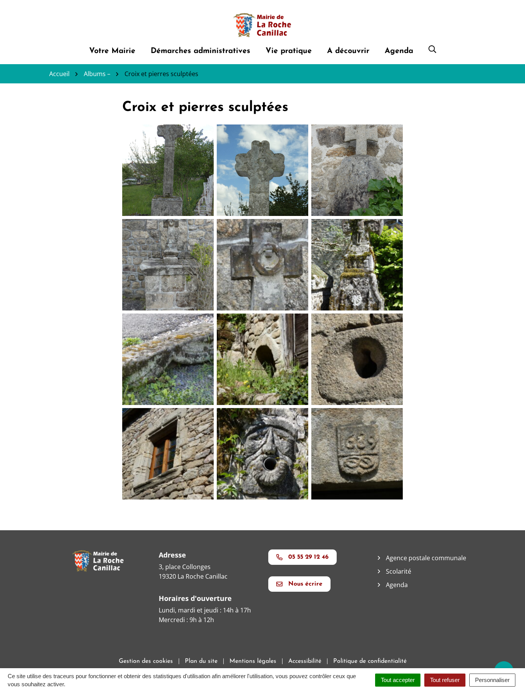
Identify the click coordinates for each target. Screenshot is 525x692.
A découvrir (348, 51)
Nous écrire (305, 584)
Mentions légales (252, 661)
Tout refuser (445, 680)
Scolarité (398, 571)
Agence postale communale (426, 558)
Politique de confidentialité (370, 661)
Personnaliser (492, 680)
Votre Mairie (112, 51)
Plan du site (201, 661)
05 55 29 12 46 (308, 557)
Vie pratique (289, 51)
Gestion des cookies (146, 661)
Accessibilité (304, 661)
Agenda (399, 51)
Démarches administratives (200, 51)
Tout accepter (398, 680)
